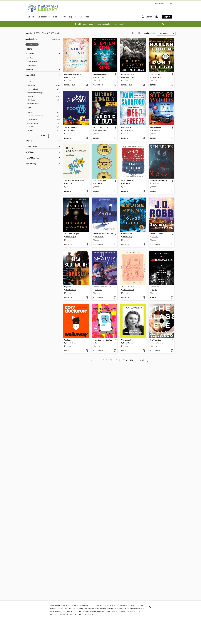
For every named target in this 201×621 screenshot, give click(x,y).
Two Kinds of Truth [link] (100, 127)
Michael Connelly (100, 130)
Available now (32, 62)
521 (111, 360)
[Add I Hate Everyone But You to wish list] (115, 350)
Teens (63, 17)
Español (72, 17)
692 (142, 360)
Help (170, 3)
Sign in (167, 17)
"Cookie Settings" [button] (82, 611)
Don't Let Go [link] (155, 74)
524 (131, 360)
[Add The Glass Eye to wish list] (172, 350)
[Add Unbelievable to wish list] (172, 297)
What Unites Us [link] (127, 181)
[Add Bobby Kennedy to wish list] (143, 85)
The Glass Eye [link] (155, 340)
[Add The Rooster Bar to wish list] (86, 138)
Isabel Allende (70, 77)
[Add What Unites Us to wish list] (143, 191)
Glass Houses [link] (126, 234)
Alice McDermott (128, 290)
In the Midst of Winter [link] (73, 74)
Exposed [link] (67, 287)
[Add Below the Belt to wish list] (172, 138)
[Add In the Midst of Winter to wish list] (86, 85)
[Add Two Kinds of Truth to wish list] (115, 138)
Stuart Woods (156, 130)
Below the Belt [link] (155, 127)
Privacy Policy (109, 605)
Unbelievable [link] (155, 287)
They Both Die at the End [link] (103, 234)
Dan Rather (127, 183)
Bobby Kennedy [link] (127, 74)
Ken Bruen (155, 183)
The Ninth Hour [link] (127, 287)
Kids (55, 17)
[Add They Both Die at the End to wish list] (115, 244)
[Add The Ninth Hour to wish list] (143, 297)
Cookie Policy (87, 614)
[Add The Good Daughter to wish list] (86, 244)
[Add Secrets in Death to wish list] (172, 244)
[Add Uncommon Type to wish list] (115, 191)
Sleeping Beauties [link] (100, 74)
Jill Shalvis (98, 290)
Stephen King (99, 77)
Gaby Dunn (98, 343)
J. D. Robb (155, 237)
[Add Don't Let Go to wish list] (172, 85)
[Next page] (148, 360)
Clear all (56, 39)
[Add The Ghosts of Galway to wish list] (172, 191)
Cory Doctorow (71, 343)
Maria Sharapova (128, 343)
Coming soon (31, 65)
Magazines (84, 17)
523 (125, 360)
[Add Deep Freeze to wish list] (143, 138)
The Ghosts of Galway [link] (158, 181)
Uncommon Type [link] (99, 181)
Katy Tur (154, 290)
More (43, 136)
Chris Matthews (128, 77)
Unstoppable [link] (126, 340)
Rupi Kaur (69, 183)
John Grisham (70, 130)
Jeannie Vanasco (157, 343)
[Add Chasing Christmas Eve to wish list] (115, 297)
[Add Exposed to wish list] (86, 297)
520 (105, 360)
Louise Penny (127, 237)
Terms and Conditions (90, 605)
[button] (160, 3)
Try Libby (78, 24)
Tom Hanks (98, 183)
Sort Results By (150, 33)
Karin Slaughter (71, 237)
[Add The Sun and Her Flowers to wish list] (86, 191)
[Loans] (157, 17)
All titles (30, 58)
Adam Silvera (99, 237)
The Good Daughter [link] (72, 234)
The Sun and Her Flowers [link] (74, 181)
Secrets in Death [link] (156, 234)
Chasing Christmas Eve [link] (102, 287)
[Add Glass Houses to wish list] (143, 244)
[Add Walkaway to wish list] (86, 350)
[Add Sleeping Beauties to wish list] (115, 85)
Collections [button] (43, 17)
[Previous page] (91, 360)
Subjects (30, 17)
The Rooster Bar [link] (70, 127)
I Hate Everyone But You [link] (102, 340)
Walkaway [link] (68, 340)
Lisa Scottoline (71, 290)
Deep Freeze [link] (126, 127)
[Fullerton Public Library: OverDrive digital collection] (42, 8)
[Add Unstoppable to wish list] (143, 350)
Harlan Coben (156, 77)
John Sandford (128, 130)
